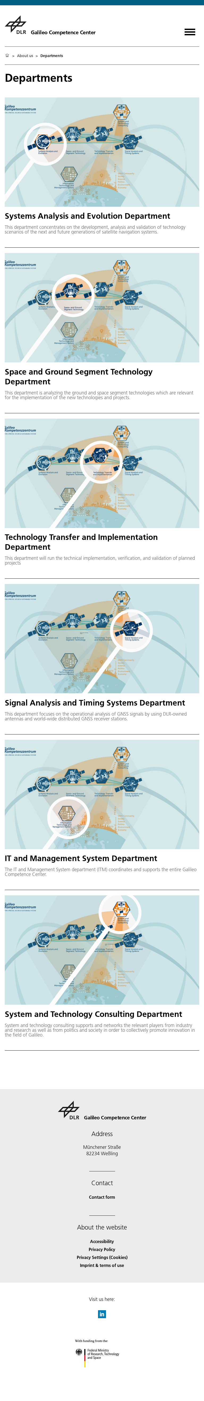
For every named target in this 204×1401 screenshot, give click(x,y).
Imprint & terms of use (102, 1265)
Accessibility (102, 1241)
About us (25, 56)
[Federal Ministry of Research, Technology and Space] (102, 1373)
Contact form (102, 1197)
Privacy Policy (102, 1249)
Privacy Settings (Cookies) (102, 1257)
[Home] (7, 55)
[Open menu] (190, 30)
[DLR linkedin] (102, 1316)
